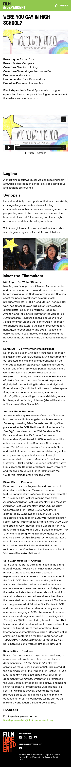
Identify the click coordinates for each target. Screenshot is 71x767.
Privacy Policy (25, 757)
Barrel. (22, 759)
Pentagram (47, 757)
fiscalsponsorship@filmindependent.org (28, 720)
